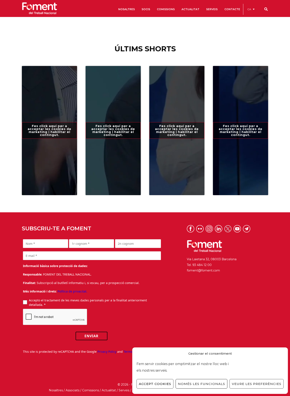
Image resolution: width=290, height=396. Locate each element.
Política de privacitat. (72, 291)
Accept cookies (155, 384)
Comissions (90, 390)
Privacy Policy (106, 352)
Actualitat (109, 390)
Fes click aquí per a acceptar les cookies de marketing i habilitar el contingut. (49, 130)
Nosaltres (56, 390)
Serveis (124, 390)
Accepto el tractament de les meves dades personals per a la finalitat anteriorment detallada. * (88, 302)
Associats (72, 390)
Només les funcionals (201, 384)
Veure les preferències (256, 384)
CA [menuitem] (249, 9)
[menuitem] (251, 9)
